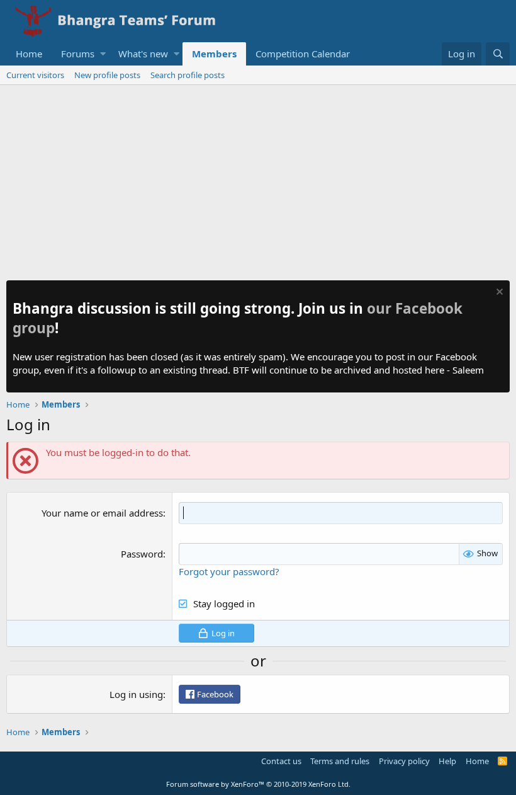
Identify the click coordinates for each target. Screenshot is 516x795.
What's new (143, 53)
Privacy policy (404, 761)
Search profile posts (187, 75)
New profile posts (107, 75)
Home (29, 53)
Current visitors (35, 75)
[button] (103, 54)
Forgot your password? (229, 571)
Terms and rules (339, 761)
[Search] (498, 54)
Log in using (136, 694)
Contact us (281, 761)
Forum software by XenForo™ (258, 784)
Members (214, 53)
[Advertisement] (258, 179)
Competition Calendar (302, 53)
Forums (77, 53)
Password (142, 553)
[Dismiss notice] (498, 293)
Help (447, 761)
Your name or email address (102, 512)
